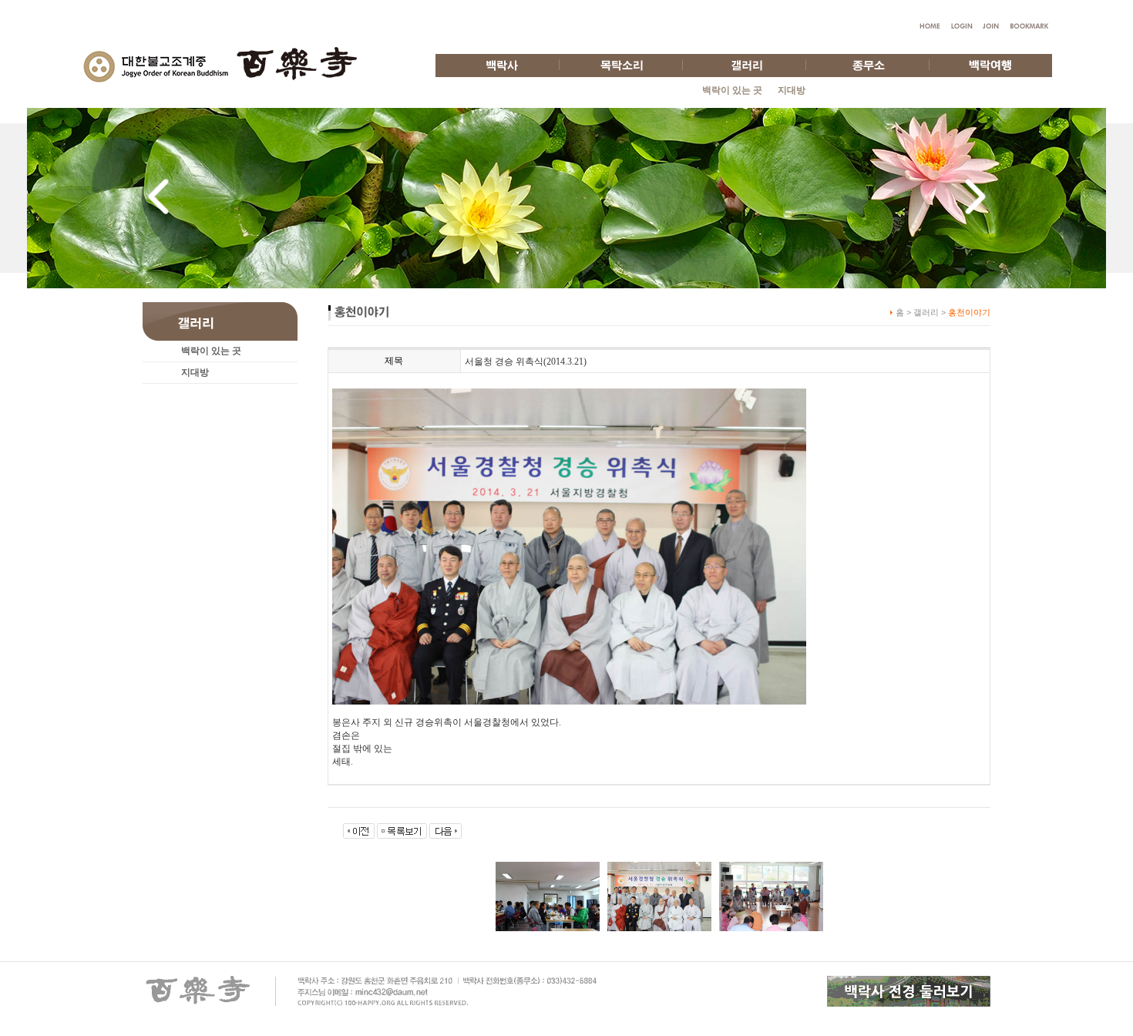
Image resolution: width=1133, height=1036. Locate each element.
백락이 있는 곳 (732, 90)
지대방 (791, 90)
